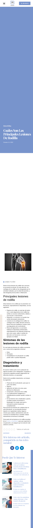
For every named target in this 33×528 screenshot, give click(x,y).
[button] (4, 3)
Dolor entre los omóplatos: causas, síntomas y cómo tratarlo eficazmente (21, 499)
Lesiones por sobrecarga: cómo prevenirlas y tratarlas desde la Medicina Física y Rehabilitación (21, 465)
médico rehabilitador (12, 421)
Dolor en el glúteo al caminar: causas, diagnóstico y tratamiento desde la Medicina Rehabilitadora (20, 483)
